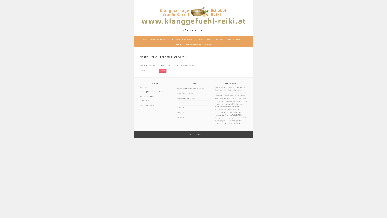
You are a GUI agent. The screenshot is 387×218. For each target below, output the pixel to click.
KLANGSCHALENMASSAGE (159, 39)
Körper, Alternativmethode (233, 112)
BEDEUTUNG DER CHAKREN (185, 93)
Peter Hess (228, 115)
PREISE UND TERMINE (233, 39)
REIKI (200, 39)
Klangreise (239, 104)
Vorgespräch (235, 123)
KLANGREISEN (181, 103)
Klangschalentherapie (222, 109)
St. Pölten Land (226, 123)
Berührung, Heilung (221, 90)
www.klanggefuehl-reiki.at (147, 105)
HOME (145, 39)
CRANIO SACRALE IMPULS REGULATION (182, 39)
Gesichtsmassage (224, 101)
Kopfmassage (219, 112)
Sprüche (208, 44)
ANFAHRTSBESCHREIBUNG (193, 44)
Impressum (180, 117)
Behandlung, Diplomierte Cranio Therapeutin (230, 87)
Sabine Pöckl (193, 30)
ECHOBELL (209, 39)
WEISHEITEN (180, 113)
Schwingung (219, 120)
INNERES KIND (181, 108)
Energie (226, 98)
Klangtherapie (234, 109)
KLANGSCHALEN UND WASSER (186, 98)
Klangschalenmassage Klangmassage (227, 107)
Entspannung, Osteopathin (237, 98)
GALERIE (178, 44)
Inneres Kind (231, 104)
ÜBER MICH (219, 39)
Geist (216, 101)
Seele (225, 120)
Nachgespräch (220, 115)
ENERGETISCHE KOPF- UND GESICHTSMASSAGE (190, 88)
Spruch (239, 120)
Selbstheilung (232, 120)
